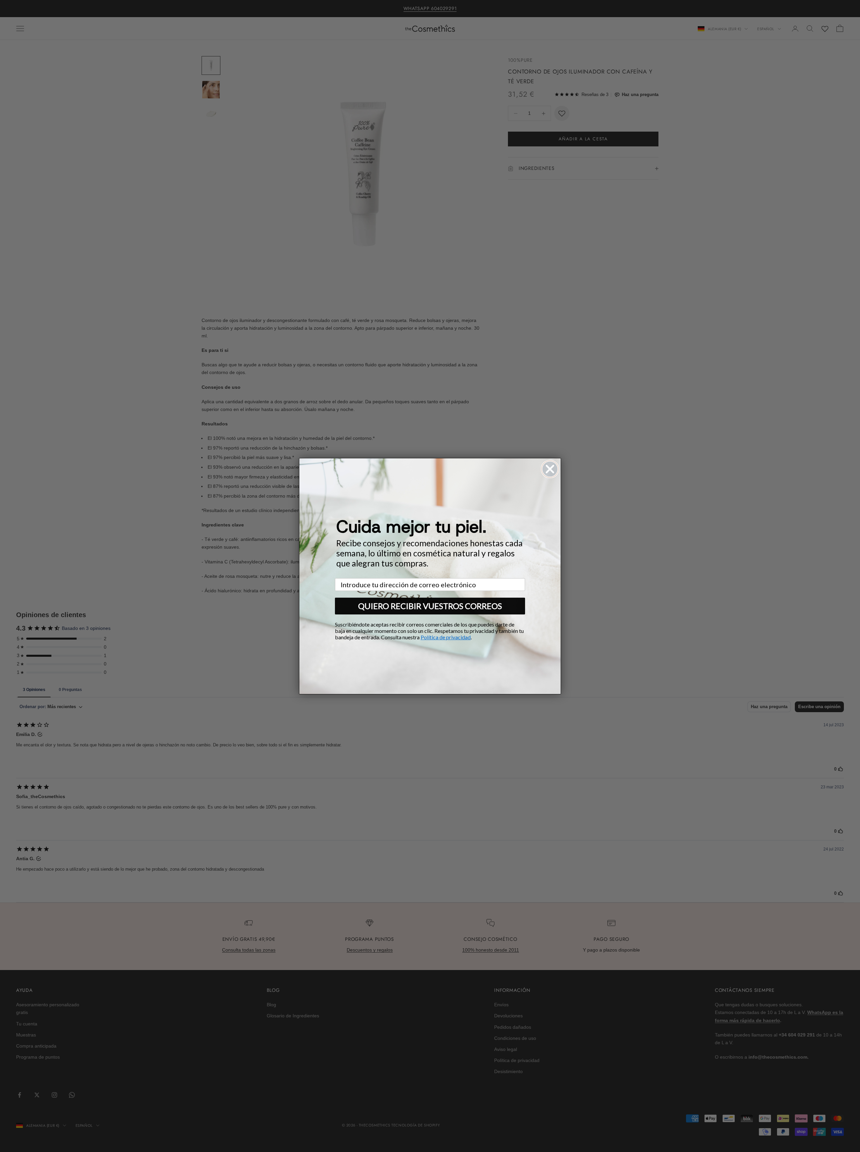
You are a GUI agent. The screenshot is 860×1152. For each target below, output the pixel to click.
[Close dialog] (550, 469)
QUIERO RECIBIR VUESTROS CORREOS (430, 606)
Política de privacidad (446, 637)
